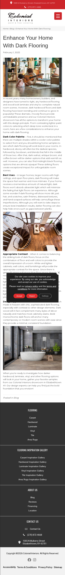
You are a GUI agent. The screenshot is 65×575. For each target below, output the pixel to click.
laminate (24, 104)
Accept (19, 296)
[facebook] (29, 560)
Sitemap (58, 567)
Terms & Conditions (27, 567)
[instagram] (34, 560)
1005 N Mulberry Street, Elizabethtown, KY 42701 (34, 3)
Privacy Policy (45, 567)
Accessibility (9, 567)
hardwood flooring (49, 101)
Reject (32, 296)
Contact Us (35, 529)
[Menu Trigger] (58, 16)
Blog (12, 28)
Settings (45, 296)
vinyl (36, 104)
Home (5, 28)
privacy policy (31, 286)
